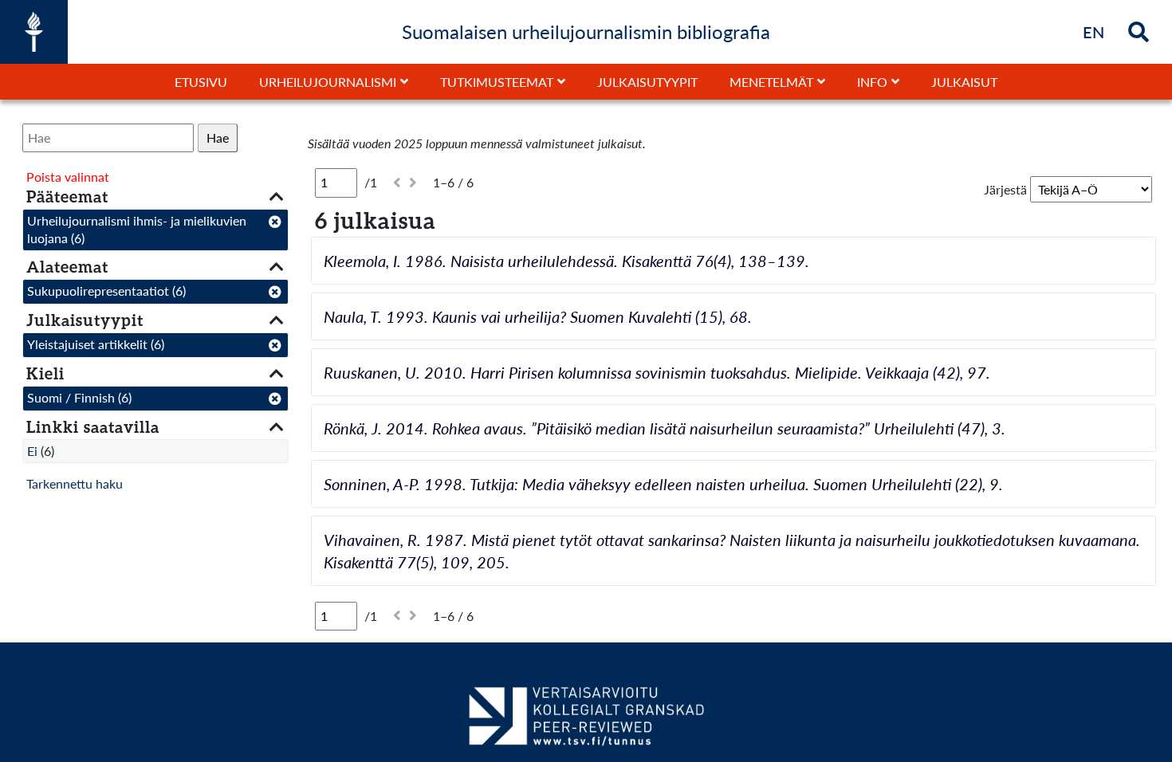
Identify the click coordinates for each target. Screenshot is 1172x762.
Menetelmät (771, 81)
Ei (32, 450)
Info (872, 81)
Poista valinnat (67, 176)
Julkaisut (964, 81)
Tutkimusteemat (496, 81)
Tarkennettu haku (74, 483)
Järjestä (1005, 189)
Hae (217, 137)
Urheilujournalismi (327, 81)
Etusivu (201, 81)
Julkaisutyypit (647, 81)
